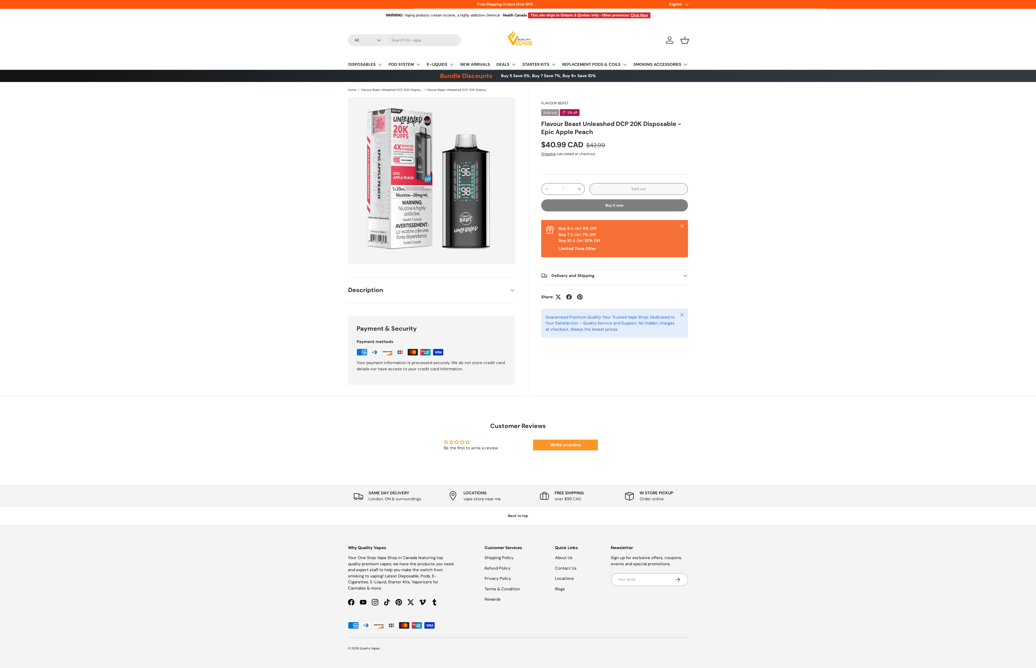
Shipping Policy (499, 557)
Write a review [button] (565, 445)
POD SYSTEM (401, 64)
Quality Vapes (370, 648)
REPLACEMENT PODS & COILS (591, 64)
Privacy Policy (498, 578)
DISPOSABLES (362, 64)
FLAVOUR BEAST (554, 103)
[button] (685, 40)
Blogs (560, 589)
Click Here (639, 15)
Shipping (548, 154)
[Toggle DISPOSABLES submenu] (380, 64)
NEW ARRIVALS (475, 64)
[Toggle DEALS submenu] (513, 64)
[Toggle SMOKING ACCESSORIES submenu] (685, 64)
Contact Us (566, 568)
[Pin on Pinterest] (579, 297)
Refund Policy (497, 568)
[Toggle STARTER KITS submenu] (553, 64)
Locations (564, 578)
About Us (563, 557)
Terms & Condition (502, 589)
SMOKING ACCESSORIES (657, 64)
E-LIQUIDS (437, 64)
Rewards (493, 599)
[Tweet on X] (558, 297)
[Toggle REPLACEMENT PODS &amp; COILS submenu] (625, 64)
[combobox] (404, 40)
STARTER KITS (535, 64)
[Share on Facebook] (569, 297)
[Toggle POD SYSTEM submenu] (418, 64)
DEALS (502, 64)
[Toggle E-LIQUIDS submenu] (451, 64)
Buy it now (614, 205)
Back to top (518, 515)
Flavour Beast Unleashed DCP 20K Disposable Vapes (391, 90)
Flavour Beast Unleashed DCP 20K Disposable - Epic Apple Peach (457, 90)
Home (352, 90)
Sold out (638, 189)
